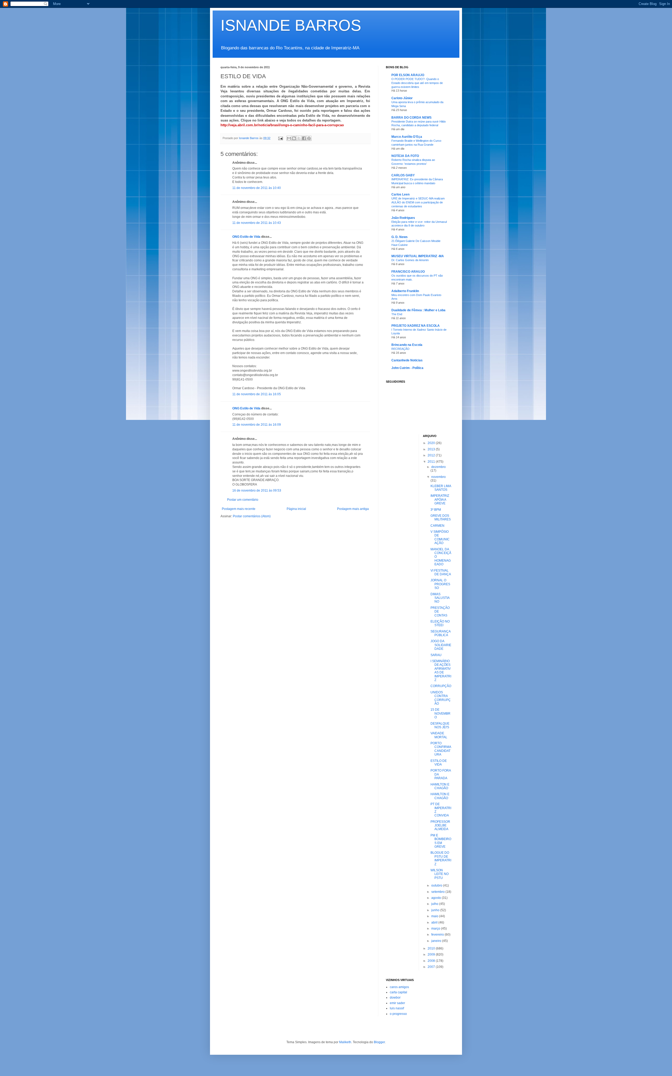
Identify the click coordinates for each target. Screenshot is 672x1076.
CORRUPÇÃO (440, 686)
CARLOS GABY (403, 175)
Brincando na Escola (406, 345)
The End (396, 314)
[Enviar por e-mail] (289, 138)
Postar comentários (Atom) (252, 516)
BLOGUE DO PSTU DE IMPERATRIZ (440, 858)
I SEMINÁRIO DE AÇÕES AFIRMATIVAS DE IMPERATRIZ (440, 670)
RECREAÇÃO (400, 348)
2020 (432, 443)
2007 (432, 967)
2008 (432, 961)
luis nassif (397, 1008)
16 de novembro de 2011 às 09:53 (256, 490)
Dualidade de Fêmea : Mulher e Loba (418, 310)
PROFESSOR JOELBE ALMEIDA (440, 825)
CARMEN (437, 526)
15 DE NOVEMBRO (440, 713)
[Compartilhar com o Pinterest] (309, 138)
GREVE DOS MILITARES (440, 517)
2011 (432, 461)
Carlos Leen (400, 194)
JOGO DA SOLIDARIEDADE (440, 645)
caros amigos (399, 987)
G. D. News (399, 237)
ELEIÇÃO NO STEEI (440, 623)
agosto (436, 898)
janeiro (436, 941)
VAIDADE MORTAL (438, 735)
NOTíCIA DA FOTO (405, 156)
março (436, 928)
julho (435, 904)
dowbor (395, 997)
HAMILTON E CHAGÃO (439, 786)
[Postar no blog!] (294, 138)
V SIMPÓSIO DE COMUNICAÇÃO (440, 537)
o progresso (398, 1014)
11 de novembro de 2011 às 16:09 (256, 424)
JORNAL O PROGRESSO (440, 584)
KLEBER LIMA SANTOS (440, 488)
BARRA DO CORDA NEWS (411, 117)
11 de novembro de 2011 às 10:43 (256, 223)
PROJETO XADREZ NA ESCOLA (415, 326)
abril (434, 922)
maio (435, 916)
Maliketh (345, 1042)
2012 (432, 455)
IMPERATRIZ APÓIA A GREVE (439, 499)
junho (435, 910)
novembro (438, 477)
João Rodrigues (403, 218)
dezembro (438, 467)
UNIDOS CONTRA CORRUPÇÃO (440, 697)
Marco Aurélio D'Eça (406, 137)
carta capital (398, 992)
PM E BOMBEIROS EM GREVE (440, 841)
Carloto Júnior (402, 98)
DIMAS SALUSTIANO (440, 598)
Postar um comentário (242, 500)
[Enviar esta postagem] (280, 138)
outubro (437, 885)
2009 (432, 954)
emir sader (397, 1003)
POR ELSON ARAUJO (407, 75)
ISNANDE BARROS (290, 25)
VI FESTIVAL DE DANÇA (440, 572)
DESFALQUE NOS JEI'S (439, 725)
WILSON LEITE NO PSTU (439, 874)
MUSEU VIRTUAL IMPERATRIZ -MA (417, 256)
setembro (438, 892)
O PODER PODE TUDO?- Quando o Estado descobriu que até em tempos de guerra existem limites (417, 82)
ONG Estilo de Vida (246, 237)
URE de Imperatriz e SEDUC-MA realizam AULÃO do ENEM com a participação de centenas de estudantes (418, 202)
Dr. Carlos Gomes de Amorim (410, 260)
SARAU (436, 655)
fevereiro (438, 934)
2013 (432, 449)
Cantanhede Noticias (407, 360)
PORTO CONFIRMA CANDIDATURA (440, 748)
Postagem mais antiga (353, 509)
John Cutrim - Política (407, 368)
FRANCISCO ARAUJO (408, 271)
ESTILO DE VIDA (438, 762)
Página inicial (296, 509)
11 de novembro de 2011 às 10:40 (256, 188)
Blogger (379, 1042)
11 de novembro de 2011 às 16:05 (256, 394)
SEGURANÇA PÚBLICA (440, 633)
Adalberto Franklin (405, 291)
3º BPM (435, 509)
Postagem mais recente (238, 509)
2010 (432, 948)
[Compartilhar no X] (299, 138)
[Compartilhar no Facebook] (304, 138)
